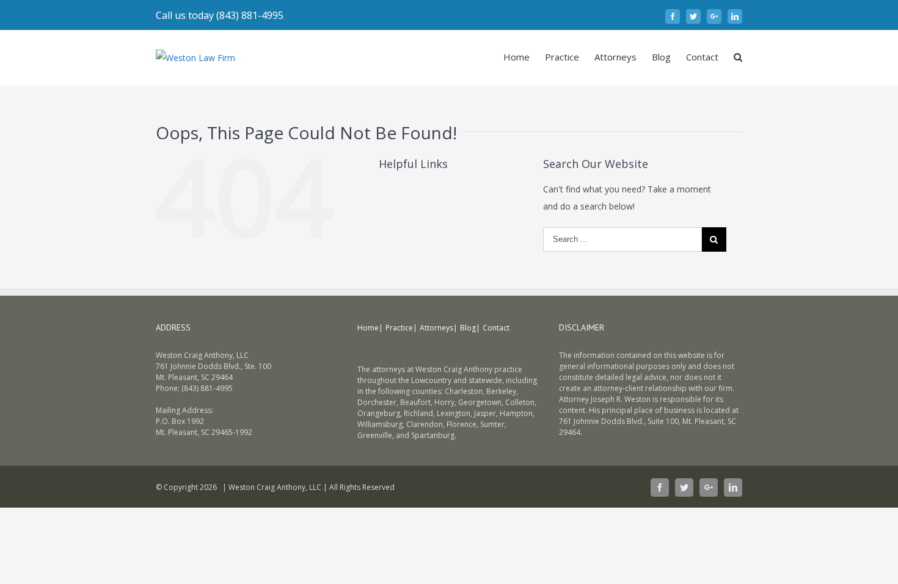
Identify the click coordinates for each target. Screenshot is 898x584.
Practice (399, 328)
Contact (496, 328)
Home (368, 328)
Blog (468, 328)
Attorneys (436, 328)
